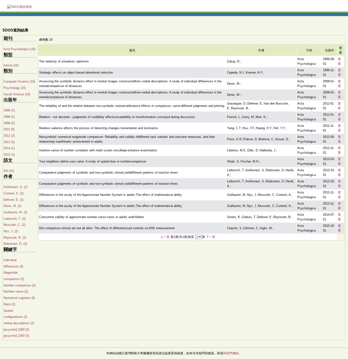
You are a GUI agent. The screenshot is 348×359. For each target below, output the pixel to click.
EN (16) (9, 171)
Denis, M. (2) (12, 206)
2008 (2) (9, 123)
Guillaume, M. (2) (15, 212)
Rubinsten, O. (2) (15, 243)
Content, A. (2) (13, 193)
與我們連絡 (231, 353)
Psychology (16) (15, 88)
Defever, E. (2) (13, 199)
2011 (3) (9, 129)
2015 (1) (9, 154)
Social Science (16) (17, 94)
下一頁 (210, 237)
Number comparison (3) (20, 285)
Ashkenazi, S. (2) (15, 187)
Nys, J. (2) (11, 231)
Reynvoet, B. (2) (15, 237)
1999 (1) (9, 116)
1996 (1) (9, 110)
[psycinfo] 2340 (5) (16, 335)
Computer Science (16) (19, 81)
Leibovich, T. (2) (15, 218)
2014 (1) (9, 148)
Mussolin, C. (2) (14, 225)
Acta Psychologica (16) (20, 49)
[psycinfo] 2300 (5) (16, 329)
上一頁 (165, 237)
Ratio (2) (9, 304)
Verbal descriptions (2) (19, 323)
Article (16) (11, 65)
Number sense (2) (16, 291)
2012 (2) (9, 135)
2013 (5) (9, 142)
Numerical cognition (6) (19, 298)
